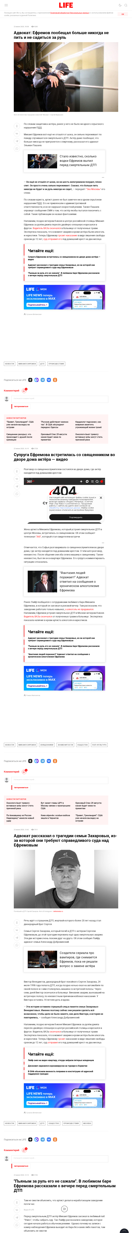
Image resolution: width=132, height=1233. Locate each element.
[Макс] (36, 380)
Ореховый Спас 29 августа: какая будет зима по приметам (54, 437)
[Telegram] (42, 380)
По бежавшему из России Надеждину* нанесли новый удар (20, 818)
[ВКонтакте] (48, 380)
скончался (55, 1031)
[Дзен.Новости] (30, 380)
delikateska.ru (58, 911)
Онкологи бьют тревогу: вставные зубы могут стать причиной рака (88, 437)
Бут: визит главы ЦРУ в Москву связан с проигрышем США (55, 805)
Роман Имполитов (33, 695)
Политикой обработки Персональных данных (69, 13)
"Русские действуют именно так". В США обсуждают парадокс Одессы (54, 424)
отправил (53, 1042)
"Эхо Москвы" (93, 189)
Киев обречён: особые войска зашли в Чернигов (55, 816)
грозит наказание (67, 235)
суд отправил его (52, 239)
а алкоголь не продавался (79, 609)
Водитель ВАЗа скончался (47, 228)
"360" (38, 536)
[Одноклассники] (55, 380)
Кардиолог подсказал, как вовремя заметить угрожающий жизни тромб (88, 424)
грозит (61, 1038)
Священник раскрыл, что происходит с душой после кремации (19, 437)
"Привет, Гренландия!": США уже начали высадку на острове (20, 424)
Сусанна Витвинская (34, 314)
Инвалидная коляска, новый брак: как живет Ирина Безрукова (20, 1223)
